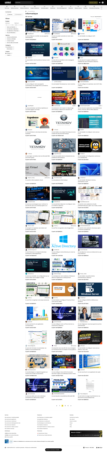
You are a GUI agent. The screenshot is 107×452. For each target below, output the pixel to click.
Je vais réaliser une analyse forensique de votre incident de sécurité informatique (64, 132)
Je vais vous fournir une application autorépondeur (34, 324)
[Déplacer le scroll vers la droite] (101, 7)
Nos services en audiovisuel (10, 421)
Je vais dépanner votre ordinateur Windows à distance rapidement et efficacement (63, 276)
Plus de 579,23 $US (11, 32)
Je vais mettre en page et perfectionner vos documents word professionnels (89, 396)
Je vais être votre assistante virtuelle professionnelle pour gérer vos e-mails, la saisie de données (90, 205)
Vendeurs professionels (12, 37)
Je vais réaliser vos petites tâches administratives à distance (86, 276)
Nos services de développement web (12, 422)
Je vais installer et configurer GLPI (86, 36)
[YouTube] (98, 447)
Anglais (9, 55)
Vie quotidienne (31, 11)
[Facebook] (100, 447)
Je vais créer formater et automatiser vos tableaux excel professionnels (35, 348)
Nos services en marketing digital (12, 417)
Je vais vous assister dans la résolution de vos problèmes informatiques (63, 156)
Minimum (7, 23)
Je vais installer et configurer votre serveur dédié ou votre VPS (89, 348)
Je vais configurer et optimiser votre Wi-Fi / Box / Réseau (90, 84)
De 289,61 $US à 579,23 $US (13, 30)
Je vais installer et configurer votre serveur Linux (89, 132)
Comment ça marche (74, 417)
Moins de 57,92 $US (12, 27)
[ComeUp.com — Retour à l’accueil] (8, 2)
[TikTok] (101, 447)
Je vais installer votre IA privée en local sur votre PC (37, 60)
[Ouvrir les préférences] (100, 2)
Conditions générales (20, 447)
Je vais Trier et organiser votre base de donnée (37, 300)
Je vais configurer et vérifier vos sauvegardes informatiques (36, 36)
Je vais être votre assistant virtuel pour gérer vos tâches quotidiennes (89, 228)
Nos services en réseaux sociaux (11, 426)
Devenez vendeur (93, 2)
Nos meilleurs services (9, 428)
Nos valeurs (72, 419)
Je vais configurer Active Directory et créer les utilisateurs (63, 252)
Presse (71, 422)
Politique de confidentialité (30, 447)
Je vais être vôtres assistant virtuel (34, 180)
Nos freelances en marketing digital (44, 417)
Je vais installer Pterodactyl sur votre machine (63, 84)
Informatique (9, 48)
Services (10, 14)
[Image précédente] (27, 49)
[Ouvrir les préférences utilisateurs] (105, 2)
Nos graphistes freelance (42, 419)
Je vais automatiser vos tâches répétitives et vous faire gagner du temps (36, 108)
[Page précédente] (57, 406)
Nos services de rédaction (10, 424)
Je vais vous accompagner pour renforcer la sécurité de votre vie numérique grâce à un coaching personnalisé (36, 205)
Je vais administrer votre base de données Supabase (36, 132)
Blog (71, 424)
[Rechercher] (32, 2)
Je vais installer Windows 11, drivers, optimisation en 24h (87, 180)
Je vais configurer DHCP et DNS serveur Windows (88, 300)
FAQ (71, 426)
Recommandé (98, 16)
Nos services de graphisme (10, 419)
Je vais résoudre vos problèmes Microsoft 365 (63, 396)
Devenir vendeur (73, 421)
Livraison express (10, 40)
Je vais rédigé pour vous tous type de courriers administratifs (90, 324)
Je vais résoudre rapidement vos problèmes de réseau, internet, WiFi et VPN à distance (90, 108)
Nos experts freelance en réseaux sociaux (45, 426)
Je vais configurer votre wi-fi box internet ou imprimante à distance (63, 324)
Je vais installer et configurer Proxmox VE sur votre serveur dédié (63, 300)
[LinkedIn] (96, 447)
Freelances (19, 14)
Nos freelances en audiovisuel (43, 421)
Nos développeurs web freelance (44, 422)
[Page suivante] (71, 406)
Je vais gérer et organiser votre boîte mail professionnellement (35, 228)
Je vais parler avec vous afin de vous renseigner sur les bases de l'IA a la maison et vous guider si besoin (64, 349)
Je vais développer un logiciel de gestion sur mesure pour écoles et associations (36, 372)
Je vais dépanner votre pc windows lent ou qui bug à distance (89, 252)
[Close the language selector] (60, 449)
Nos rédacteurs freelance (42, 424)
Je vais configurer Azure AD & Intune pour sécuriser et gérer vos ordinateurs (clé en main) (64, 372)
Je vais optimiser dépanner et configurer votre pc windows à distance (63, 204)
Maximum (16, 23)
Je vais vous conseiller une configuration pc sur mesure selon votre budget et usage (37, 276)
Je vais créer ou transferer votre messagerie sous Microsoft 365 (63, 60)
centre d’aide (96, 435)
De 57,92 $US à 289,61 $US (13, 28)
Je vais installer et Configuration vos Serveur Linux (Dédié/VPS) (89, 156)
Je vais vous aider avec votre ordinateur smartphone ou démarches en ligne (35, 396)
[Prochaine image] (48, 49)
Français (9, 53)
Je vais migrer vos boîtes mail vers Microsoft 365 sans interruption (37, 156)
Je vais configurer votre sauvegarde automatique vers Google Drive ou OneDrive (36, 84)
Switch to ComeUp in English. (53, 449)
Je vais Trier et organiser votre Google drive (63, 228)
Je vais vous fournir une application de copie (89, 372)
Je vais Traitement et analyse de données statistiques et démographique (35, 252)
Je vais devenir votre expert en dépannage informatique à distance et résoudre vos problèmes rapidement (62, 109)
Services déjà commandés (12, 42)
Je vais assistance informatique (60, 180)
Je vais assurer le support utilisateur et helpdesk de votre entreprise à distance (88, 60)
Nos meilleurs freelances (42, 428)
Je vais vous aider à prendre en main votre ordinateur (62, 36)
